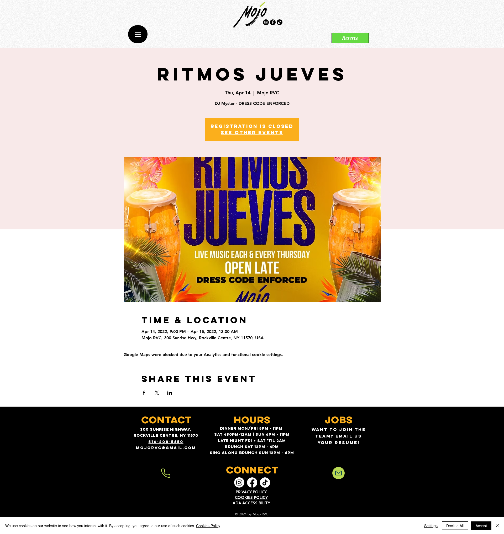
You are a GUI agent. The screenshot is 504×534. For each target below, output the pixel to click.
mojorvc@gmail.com (166, 447)
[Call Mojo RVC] (165, 473)
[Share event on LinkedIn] (169, 393)
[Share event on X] (156, 393)
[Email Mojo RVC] (338, 473)
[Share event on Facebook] (143, 393)
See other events (252, 133)
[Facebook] (273, 22)
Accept (481, 525)
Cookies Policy (208, 525)
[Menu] (138, 34)
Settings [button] (431, 525)
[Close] (498, 525)
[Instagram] (266, 22)
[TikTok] (279, 22)
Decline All (455, 525)
